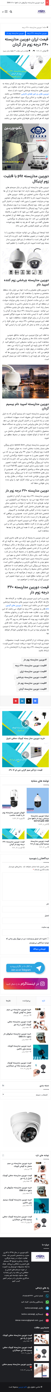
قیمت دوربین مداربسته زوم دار (31, 683)
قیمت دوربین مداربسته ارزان (32, 671)
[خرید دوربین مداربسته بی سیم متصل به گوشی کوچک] (40, 1013)
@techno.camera (28, 1314)
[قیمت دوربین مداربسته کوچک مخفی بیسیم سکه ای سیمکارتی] (40, 1069)
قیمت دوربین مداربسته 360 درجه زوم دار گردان (13, 843)
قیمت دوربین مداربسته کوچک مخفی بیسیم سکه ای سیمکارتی (18, 1064)
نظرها (8, 1000)
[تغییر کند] (41, 11)
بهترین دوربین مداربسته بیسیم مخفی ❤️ (17, 1366)
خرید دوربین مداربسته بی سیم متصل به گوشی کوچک (19, 1011)
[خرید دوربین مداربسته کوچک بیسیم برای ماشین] (40, 1052)
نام (48, 904)
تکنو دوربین (23, 1387)
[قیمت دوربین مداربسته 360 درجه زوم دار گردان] (13, 834)
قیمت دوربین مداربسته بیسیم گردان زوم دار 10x (39, 842)
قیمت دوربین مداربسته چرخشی (30, 677)
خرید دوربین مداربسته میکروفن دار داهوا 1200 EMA (17, 1035)
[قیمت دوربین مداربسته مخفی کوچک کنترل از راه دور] (40, 1025)
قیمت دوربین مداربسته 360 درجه (30, 665)
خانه (45, 27)
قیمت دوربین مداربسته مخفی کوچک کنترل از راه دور (19, 1023)
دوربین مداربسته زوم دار (15, 33)
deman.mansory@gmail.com (26, 1320)
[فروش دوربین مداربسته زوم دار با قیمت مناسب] (13, 799)
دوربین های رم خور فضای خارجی (35, 94)
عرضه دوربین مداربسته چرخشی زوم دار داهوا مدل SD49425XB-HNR (38, 818)
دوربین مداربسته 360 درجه (31, 27)
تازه (43, 1000)
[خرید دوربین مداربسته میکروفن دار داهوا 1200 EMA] (40, 1038)
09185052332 (27, 1295)
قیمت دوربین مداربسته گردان (32, 689)
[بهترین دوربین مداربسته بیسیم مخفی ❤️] (41, 1370)
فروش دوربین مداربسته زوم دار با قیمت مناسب (13, 814)
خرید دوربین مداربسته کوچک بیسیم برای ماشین (26, 2)
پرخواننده (26, 1000)
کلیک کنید (24, 1302)
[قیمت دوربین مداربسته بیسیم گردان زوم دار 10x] (38, 834)
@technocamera (31, 1308)
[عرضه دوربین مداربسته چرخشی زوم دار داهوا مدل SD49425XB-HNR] (38, 800)
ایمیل (47, 915)
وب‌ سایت (45, 927)
